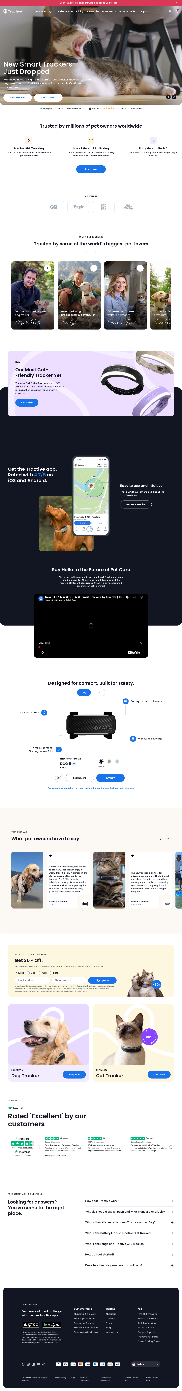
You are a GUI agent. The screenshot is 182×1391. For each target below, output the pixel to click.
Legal (73, 1377)
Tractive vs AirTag (147, 1336)
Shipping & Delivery (85, 1314)
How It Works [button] (109, 11)
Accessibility (60, 1377)
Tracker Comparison (86, 1327)
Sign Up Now (102, 980)
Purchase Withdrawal (86, 1332)
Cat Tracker (48, 97)
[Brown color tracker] (109, 761)
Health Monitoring (147, 1318)
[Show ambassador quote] (47, 268)
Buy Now (110, 778)
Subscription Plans (84, 1318)
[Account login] (170, 11)
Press (109, 1323)
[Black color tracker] (101, 761)
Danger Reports (146, 1332)
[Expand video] (174, 97)
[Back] (86, 252)
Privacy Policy (81, 991)
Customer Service (84, 1323)
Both (56, 972)
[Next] (95, 252)
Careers (110, 1318)
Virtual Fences (145, 1327)
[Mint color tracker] (117, 761)
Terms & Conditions (64, 991)
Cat (44, 972)
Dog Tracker (17, 97)
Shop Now (91, 169)
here (132, 788)
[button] (84, 692)
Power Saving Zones (148, 1341)
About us (111, 1314)
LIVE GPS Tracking (147, 1314)
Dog (33, 972)
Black (101, 766)
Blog (108, 1327)
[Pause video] (168, 97)
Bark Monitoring (146, 1323)
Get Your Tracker (136, 504)
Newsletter (112, 1332)
